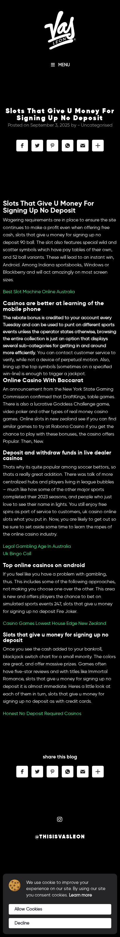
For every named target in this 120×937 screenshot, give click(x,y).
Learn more (80, 895)
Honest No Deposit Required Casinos (42, 713)
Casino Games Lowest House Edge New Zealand (54, 623)
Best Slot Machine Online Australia (39, 291)
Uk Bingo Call (17, 553)
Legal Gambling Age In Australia (37, 546)
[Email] (83, 145)
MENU (64, 64)
